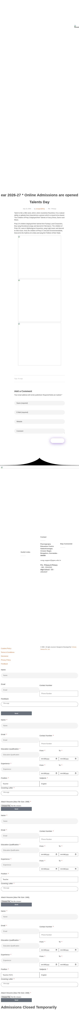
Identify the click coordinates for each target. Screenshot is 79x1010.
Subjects (43, 778)
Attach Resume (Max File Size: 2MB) (15, 802)
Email (3, 684)
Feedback (5, 699)
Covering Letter (7, 788)
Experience (5, 764)
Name (3, 670)
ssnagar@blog (40, 208)
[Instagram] (62, 551)
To (60, 751)
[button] (39, 180)
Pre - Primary (52, 208)
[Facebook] (67, 551)
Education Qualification (10, 749)
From (42, 751)
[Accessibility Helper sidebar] (76, 26)
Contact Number (46, 685)
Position (4, 778)
